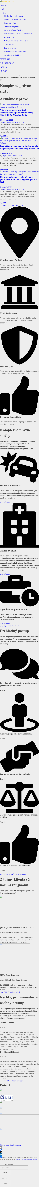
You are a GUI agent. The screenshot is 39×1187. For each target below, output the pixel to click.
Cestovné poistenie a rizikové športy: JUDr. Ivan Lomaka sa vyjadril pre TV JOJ (18, 179)
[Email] (19, 1147)
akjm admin (7, 122)
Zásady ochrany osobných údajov (26, 1159)
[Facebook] (19, 1150)
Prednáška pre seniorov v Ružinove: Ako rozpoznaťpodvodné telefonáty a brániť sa (19, 147)
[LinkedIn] (19, 1154)
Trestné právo (17, 156)
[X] (19, 1152)
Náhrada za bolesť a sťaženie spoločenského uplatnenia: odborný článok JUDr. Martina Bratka (16, 112)
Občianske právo (18, 122)
